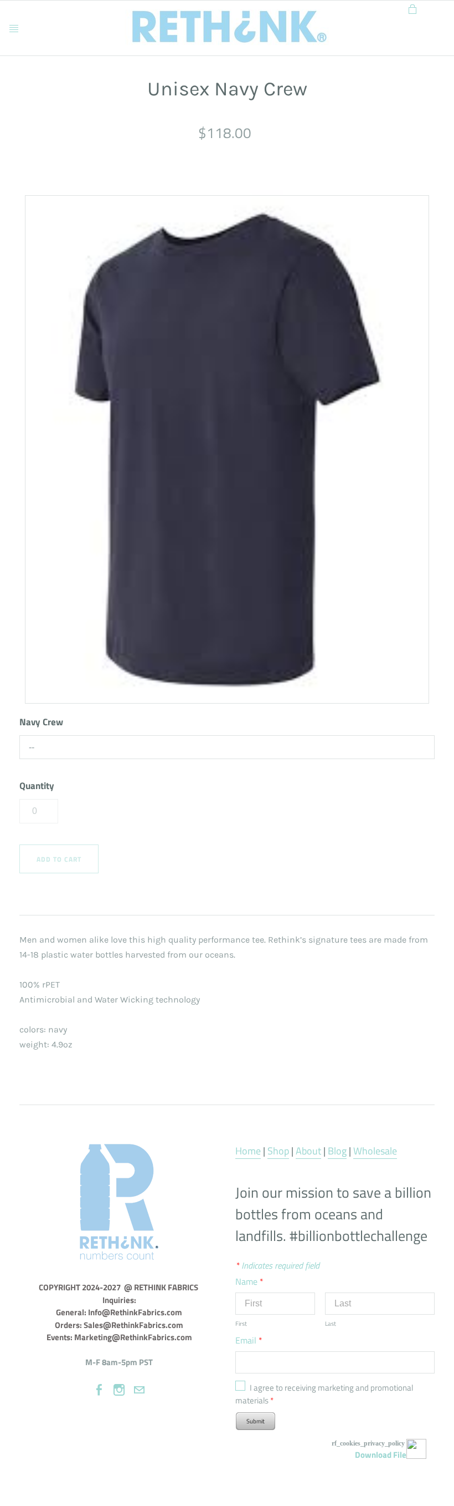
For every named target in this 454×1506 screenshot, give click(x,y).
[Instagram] (119, 1389)
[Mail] (139, 1389)
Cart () (412, 7)
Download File (380, 1454)
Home (248, 1150)
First (241, 1323)
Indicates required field (277, 1265)
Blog (337, 1150)
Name (249, 1281)
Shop (278, 1150)
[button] (59, 859)
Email (248, 1340)
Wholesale (375, 1150)
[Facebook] (99, 1389)
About (308, 1150)
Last (330, 1323)
